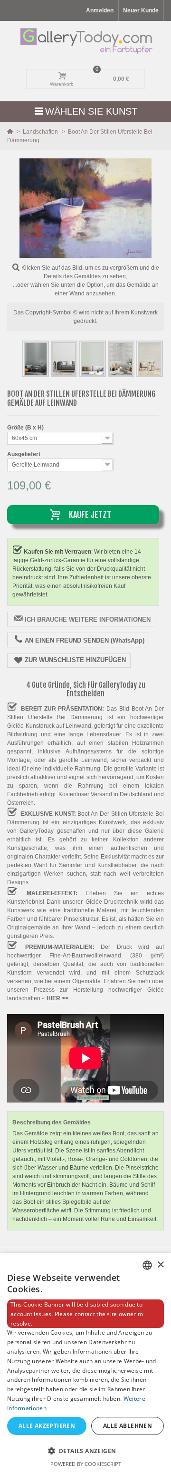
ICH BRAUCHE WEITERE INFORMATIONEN (88, 619)
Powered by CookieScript (85, 1463)
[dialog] (85, 1363)
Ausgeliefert (24, 454)
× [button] (160, 1265)
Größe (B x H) (26, 427)
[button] (85, 1450)
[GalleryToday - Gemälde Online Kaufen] (85, 41)
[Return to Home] (10, 131)
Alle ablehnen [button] (127, 1426)
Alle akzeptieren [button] (47, 1426)
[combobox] (147, 1265)
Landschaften (41, 131)
